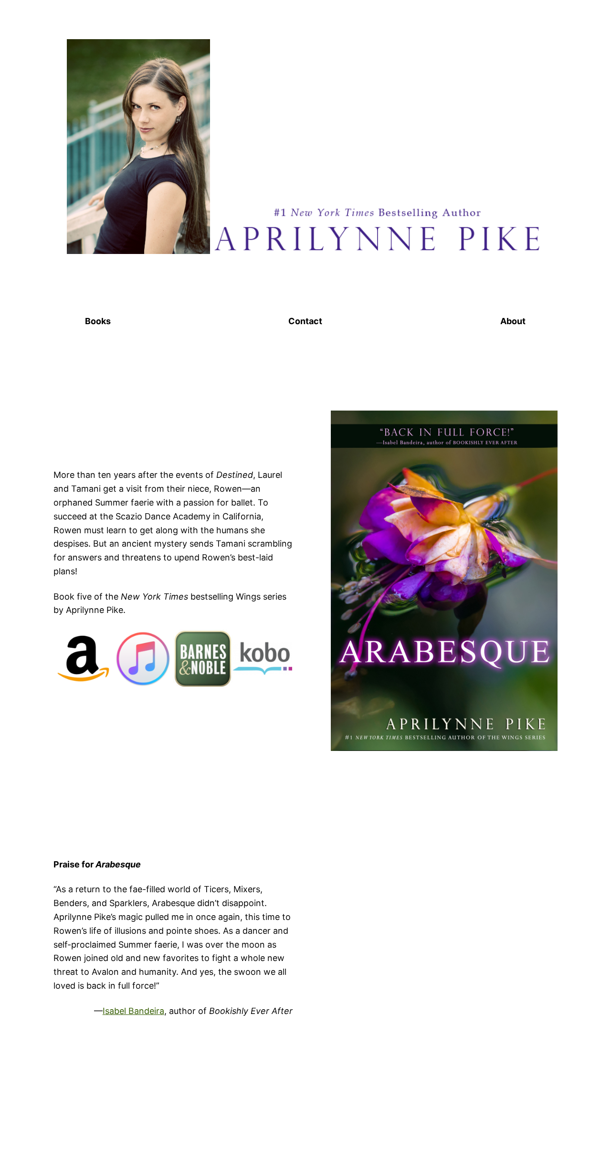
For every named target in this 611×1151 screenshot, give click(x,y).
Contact (305, 321)
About (513, 321)
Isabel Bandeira (133, 1011)
